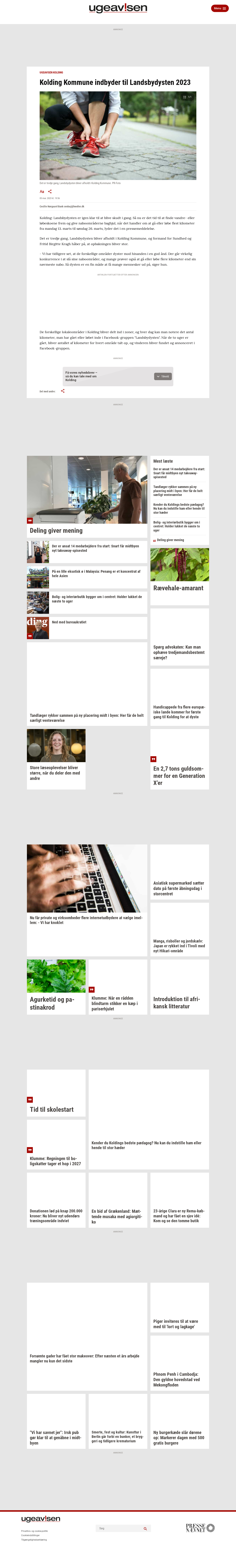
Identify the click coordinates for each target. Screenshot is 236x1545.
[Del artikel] (50, 191)
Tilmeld (165, 376)
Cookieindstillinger (30, 1535)
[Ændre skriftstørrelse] (42, 191)
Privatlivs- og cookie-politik (34, 1531)
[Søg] (145, 1528)
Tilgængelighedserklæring (34, 1540)
